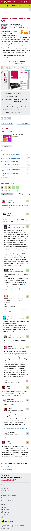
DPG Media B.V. (21, 525)
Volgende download (22, 123)
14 (26, 28)
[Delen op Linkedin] (5, 118)
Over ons (10, 490)
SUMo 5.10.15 (6, 467)
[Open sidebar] (30, 9)
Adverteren (4, 488)
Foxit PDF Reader (6, 132)
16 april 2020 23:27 (11, 388)
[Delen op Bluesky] (8, 118)
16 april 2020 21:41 (19, 348)
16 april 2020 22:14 (15, 382)
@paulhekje (11, 215)
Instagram (6, 512)
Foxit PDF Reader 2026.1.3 (12, 155)
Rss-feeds (6, 514)
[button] (2, 2)
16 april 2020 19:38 (11, 202)
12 (28, 161)
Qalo (9, 226)
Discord (5, 517)
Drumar (8, 386)
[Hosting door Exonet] (8, 480)
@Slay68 (10, 227)
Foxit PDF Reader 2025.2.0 (12, 169)
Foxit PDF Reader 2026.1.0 (12, 158)
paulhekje (9, 200)
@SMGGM (10, 337)
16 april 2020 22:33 (18, 298)
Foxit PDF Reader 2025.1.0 (12, 173)
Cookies (3, 500)
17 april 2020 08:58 (11, 443)
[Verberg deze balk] (29, 5)
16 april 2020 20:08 (19, 319)
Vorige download (7, 123)
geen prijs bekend (17, 134)
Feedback (9, 28)
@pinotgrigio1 (11, 410)
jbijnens (10, 269)
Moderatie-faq (15, 184)
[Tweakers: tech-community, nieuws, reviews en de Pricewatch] (9, 2)
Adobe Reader (8, 37)
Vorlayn (8, 441)
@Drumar (9, 401)
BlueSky (5, 507)
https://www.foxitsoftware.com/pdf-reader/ (21, 107)
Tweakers (4, 525)
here (16, 63)
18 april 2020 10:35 (18, 401)
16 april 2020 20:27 (19, 337)
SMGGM (9, 317)
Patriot (6, 380)
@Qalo (10, 271)
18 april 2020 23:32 (20, 434)
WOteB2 (10, 346)
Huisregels (4, 493)
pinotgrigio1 (10, 399)
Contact (3, 490)
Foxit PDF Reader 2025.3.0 (12, 161)
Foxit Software (18, 104)
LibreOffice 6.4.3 (7, 469)
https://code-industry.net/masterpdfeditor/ (15, 428)
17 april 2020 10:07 (18, 271)
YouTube (6, 509)
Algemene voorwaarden (8, 495)
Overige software (6, 146)
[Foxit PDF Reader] (6, 138)
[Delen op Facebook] (2, 118)
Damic (9, 335)
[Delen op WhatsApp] (10, 118)
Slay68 (9, 213)
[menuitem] (21, 2)
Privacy (3, 498)
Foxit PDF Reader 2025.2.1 (12, 165)
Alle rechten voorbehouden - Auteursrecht (13, 527)
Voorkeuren (11, 500)
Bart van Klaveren (15, 24)
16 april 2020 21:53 (19, 227)
